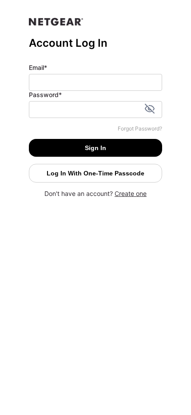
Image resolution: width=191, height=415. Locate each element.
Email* (38, 67)
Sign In (95, 147)
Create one (131, 193)
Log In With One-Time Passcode (95, 173)
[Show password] (150, 110)
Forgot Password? (140, 128)
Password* (45, 94)
